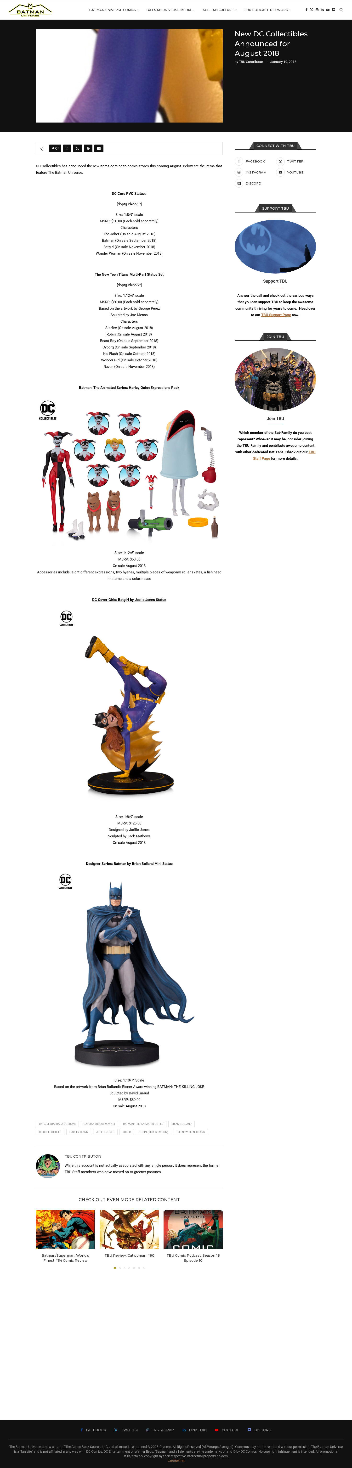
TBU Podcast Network (266, 10)
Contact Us (176, 1461)
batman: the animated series (143, 1124)
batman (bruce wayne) (99, 1124)
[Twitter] (311, 9)
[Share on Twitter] (77, 148)
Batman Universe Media (168, 10)
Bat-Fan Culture (218, 10)
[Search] (341, 9)
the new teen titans (190, 1132)
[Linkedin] (322, 9)
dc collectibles (50, 1132)
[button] (42, 1239)
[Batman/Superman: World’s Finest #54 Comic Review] (65, 1229)
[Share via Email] (98, 148)
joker (127, 1132)
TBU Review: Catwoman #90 (129, 1255)
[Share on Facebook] (67, 148)
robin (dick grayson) (153, 1132)
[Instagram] (317, 9)
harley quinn (78, 1132)
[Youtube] (327, 9)
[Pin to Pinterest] (88, 148)
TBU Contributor (251, 62)
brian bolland (181, 1124)
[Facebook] (306, 9)
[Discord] (333, 9)
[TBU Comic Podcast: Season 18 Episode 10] (193, 1229)
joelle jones (105, 1132)
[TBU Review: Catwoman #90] (129, 1229)
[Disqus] (129, 1338)
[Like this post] (56, 148)
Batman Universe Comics (112, 10)
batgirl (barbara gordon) (57, 1124)
